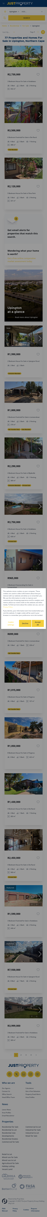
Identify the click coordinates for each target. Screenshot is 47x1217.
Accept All (38, 623)
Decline (25, 623)
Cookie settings (11, 623)
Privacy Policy (8, 607)
